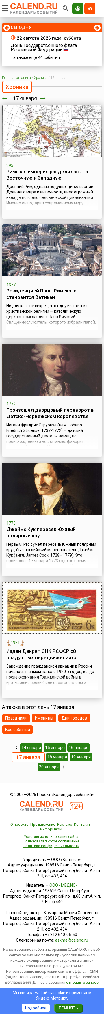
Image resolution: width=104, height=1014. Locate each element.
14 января (31, 747)
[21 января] (63, 767)
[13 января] (16, 747)
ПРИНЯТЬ (68, 1008)
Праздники (16, 718)
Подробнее (36, 1008)
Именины (44, 718)
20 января (49, 766)
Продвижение (42, 824)
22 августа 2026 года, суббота (49, 38)
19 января (81, 757)
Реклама (64, 824)
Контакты (83, 824)
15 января (55, 747)
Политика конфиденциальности (51, 846)
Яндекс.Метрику (51, 998)
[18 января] (43, 98)
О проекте (19, 824)
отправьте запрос (82, 982)
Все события (17, 729)
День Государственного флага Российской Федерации (44, 47)
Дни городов (74, 718)
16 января (78, 747)
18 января (57, 757)
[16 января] (4, 98)
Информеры (51, 829)
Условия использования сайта (51, 836)
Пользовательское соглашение (51, 841)
